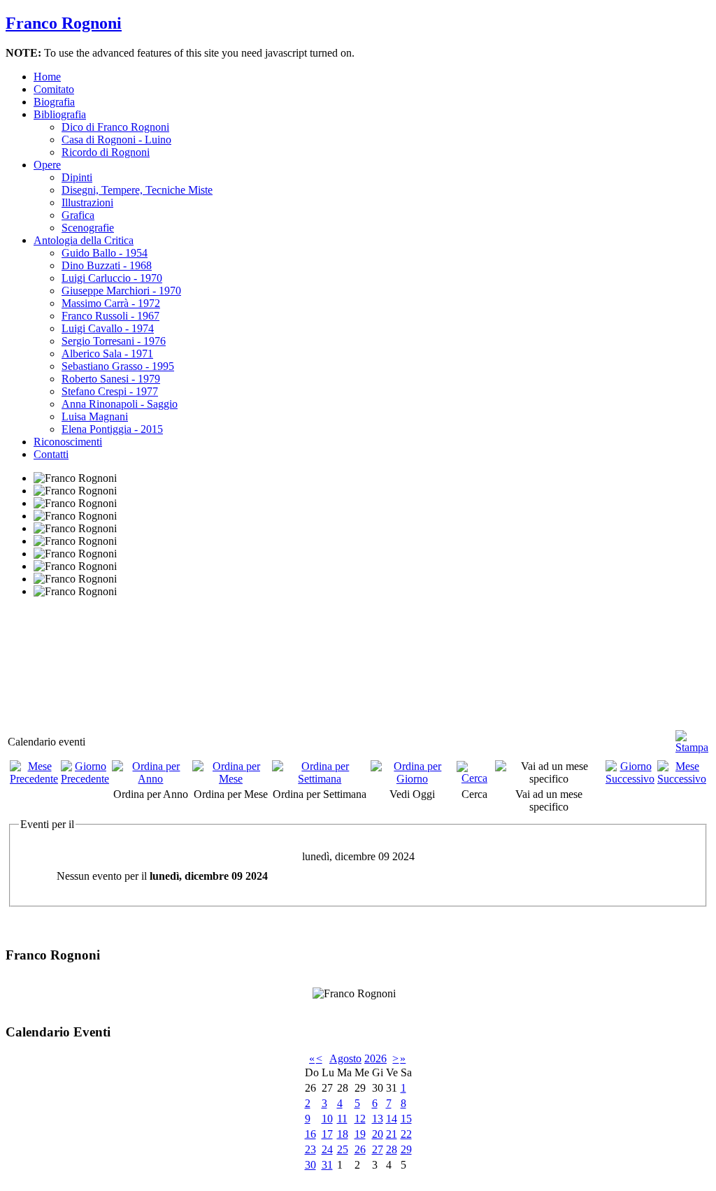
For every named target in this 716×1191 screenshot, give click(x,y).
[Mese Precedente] (34, 779)
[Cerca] (474, 778)
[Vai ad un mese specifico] (549, 779)
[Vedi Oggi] (412, 779)
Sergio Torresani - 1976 (114, 341)
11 (342, 1119)
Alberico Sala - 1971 (107, 353)
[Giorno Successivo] (630, 779)
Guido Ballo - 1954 (105, 253)
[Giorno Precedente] (85, 779)
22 (406, 1134)
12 (360, 1119)
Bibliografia (60, 114)
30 (310, 1165)
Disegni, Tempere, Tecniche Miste (137, 190)
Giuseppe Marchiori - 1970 (121, 291)
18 (342, 1134)
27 (377, 1149)
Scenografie (88, 228)
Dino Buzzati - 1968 (107, 265)
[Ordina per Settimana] (320, 779)
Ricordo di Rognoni (106, 152)
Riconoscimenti (68, 442)
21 (391, 1134)
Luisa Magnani (95, 416)
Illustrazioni (87, 202)
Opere (47, 165)
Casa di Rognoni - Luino (116, 139)
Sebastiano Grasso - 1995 (118, 366)
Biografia (54, 102)
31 (327, 1165)
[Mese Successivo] (681, 779)
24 (327, 1149)
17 (327, 1134)
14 (391, 1119)
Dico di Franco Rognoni (115, 127)
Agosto (345, 1058)
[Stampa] (691, 736)
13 (377, 1119)
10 (327, 1119)
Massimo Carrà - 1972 (111, 303)
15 (406, 1119)
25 (342, 1149)
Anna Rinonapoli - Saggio (120, 404)
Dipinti (77, 177)
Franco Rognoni (64, 23)
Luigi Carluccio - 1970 (112, 278)
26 (360, 1149)
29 (406, 1149)
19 (360, 1134)
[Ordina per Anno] (150, 779)
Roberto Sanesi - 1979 (111, 379)
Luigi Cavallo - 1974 (108, 328)
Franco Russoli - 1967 (110, 316)
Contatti (51, 454)
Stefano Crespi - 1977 (110, 391)
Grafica (78, 215)
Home (47, 77)
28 (391, 1149)
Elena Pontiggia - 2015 (112, 429)
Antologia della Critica (84, 240)
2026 (375, 1058)
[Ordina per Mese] (230, 779)
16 (310, 1134)
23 (310, 1149)
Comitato (54, 89)
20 (377, 1134)
